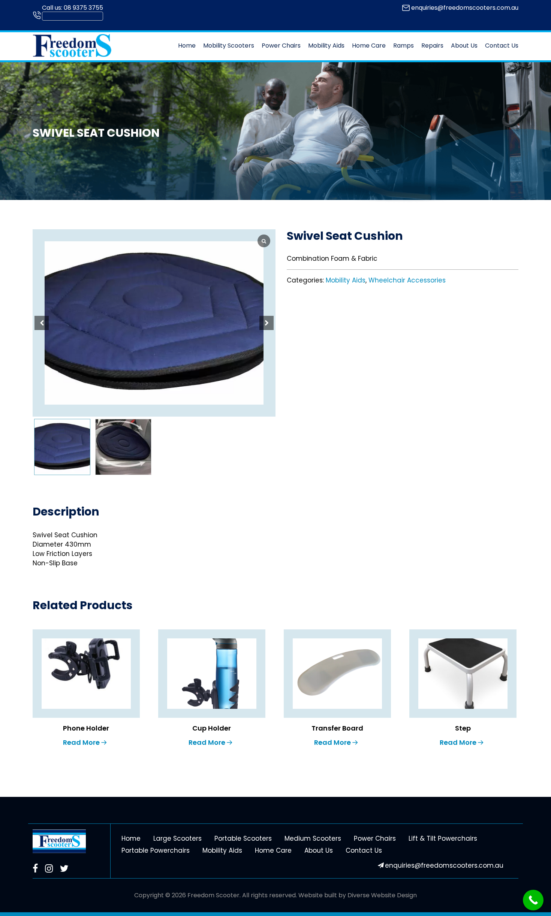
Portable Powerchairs (155, 850)
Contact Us (501, 45)
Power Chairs (281, 45)
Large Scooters (177, 838)
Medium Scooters (312, 838)
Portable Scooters (243, 838)
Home (187, 45)
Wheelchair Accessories (407, 280)
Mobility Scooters (228, 45)
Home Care (369, 45)
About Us (464, 45)
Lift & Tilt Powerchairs (443, 838)
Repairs (432, 45)
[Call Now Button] (533, 900)
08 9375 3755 (83, 7)
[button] (266, 323)
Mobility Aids (326, 45)
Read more (81, 742)
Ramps (403, 45)
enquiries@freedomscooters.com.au (464, 7)
